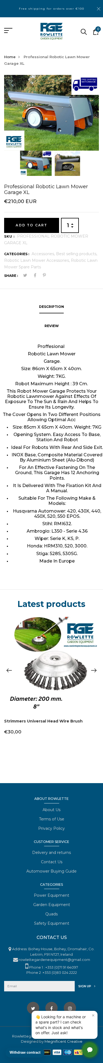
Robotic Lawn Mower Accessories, (37, 260)
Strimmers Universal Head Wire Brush (43, 721)
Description (51, 307)
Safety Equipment (51, 923)
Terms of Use (51, 819)
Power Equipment (51, 895)
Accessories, (44, 253)
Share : (11, 276)
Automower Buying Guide (51, 871)
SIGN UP (85, 986)
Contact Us (51, 861)
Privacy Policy (51, 828)
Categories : (16, 254)
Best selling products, (76, 253)
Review (51, 326)
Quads (51, 914)
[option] (51, 113)
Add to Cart (31, 225)
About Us (51, 809)
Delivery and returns (51, 852)
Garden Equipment (51, 904)
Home (10, 57)
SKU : (9, 236)
